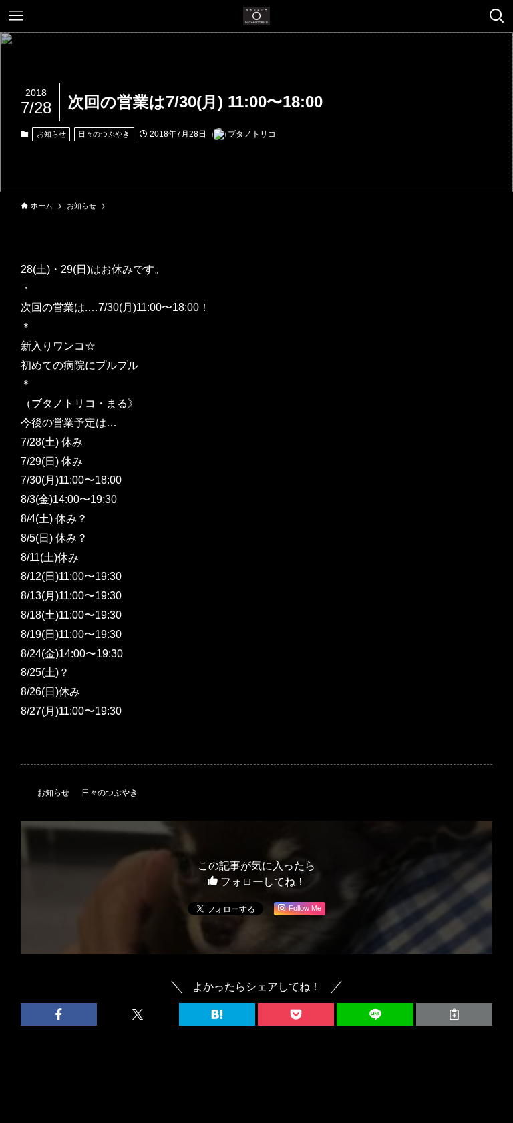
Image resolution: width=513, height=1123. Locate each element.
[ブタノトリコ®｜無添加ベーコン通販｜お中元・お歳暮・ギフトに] (256, 16)
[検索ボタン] (497, 16)
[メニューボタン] (16, 16)
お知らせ (51, 134)
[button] (59, 1014)
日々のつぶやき (104, 134)
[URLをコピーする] (454, 1014)
